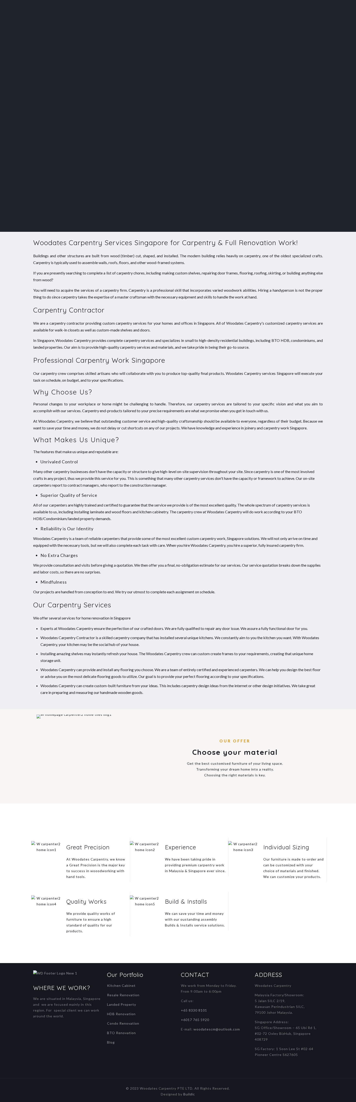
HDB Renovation (121, 1014)
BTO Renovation (121, 1033)
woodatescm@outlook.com (216, 1029)
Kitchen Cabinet (121, 985)
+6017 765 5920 (195, 1020)
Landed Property (121, 1004)
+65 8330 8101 (194, 1010)
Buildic (189, 1094)
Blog (111, 1042)
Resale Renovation (123, 995)
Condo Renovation (123, 1023)
